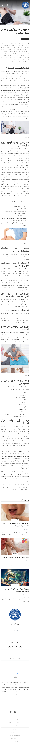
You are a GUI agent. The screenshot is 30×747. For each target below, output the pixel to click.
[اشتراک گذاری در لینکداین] (13, 646)
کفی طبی (15, 729)
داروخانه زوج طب (15, 726)
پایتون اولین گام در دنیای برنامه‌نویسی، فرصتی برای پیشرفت (17, 590)
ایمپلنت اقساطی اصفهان (15, 732)
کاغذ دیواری (25, 39)
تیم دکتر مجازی (26, 529)
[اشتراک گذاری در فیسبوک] (20, 646)
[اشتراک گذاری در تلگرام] (9, 646)
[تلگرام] (15, 712)
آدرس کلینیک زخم (15, 738)
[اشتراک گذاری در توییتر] (16, 646)
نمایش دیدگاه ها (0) (14, 659)
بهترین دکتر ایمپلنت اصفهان (15, 722)
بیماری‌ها (15, 553)
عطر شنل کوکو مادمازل (15, 735)
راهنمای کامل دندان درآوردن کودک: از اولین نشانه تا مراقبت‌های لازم (15, 525)
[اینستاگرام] (11, 712)
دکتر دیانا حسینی (15, 741)
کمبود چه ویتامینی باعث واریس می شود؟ (16, 557)
